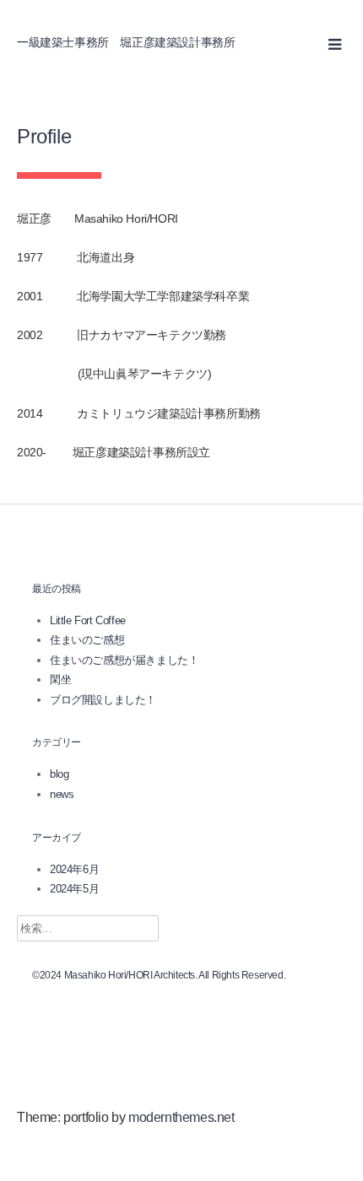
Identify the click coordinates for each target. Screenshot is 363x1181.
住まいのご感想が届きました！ (124, 660)
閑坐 (60, 679)
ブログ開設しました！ (103, 699)
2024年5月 (74, 888)
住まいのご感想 (87, 640)
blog (59, 774)
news (61, 794)
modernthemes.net (181, 1117)
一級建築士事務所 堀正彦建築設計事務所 (126, 42)
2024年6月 (74, 869)
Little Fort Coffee (88, 620)
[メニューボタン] (335, 43)
